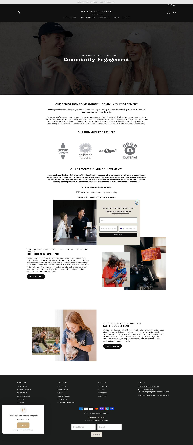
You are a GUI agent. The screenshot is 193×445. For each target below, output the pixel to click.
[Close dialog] (137, 203)
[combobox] (122, 228)
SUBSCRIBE (118, 235)
